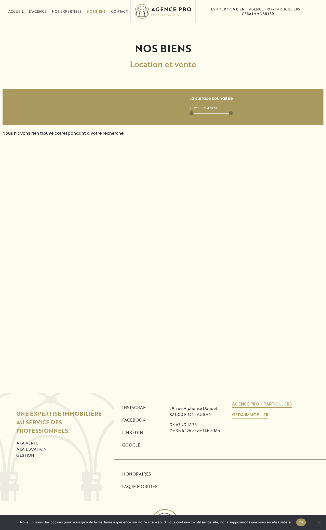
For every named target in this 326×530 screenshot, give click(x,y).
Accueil (16, 11)
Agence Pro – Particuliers (274, 9)
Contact (119, 11)
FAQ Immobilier (140, 486)
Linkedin (132, 432)
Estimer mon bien (227, 9)
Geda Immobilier (258, 13)
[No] (319, 522)
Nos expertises (67, 11)
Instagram (134, 407)
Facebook (133, 420)
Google (131, 445)
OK (301, 522)
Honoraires (136, 474)
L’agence (38, 11)
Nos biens (96, 11)
